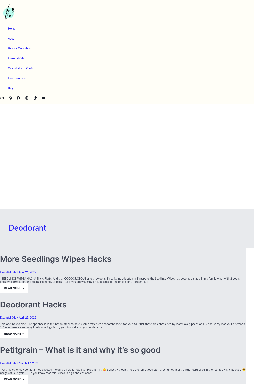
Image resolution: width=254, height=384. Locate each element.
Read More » (14, 286)
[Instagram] (27, 99)
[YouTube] (43, 99)
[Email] (2, 99)
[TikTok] (35, 99)
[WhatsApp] (10, 99)
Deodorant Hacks (33, 304)
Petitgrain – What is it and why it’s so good (80, 350)
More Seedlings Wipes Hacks (55, 259)
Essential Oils (8, 272)
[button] (1, 102)
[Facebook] (18, 99)
